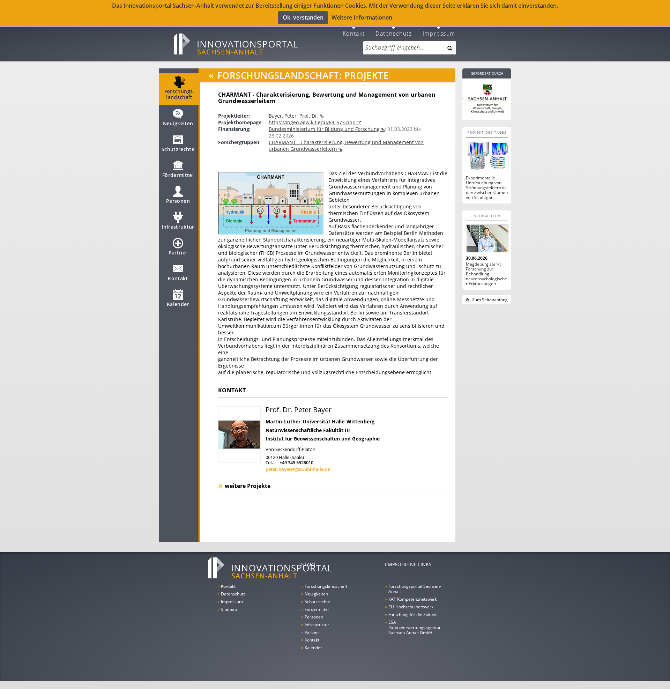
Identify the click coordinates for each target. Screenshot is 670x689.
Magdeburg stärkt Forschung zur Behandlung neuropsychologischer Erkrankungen (486, 274)
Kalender (178, 304)
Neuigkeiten (178, 123)
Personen (178, 201)
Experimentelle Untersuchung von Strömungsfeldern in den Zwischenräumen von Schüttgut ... (487, 188)
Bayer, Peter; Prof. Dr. (294, 115)
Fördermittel (178, 175)
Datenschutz (393, 33)
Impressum (439, 33)
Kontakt (354, 33)
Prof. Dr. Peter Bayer (299, 409)
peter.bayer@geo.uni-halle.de (298, 469)
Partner (178, 252)
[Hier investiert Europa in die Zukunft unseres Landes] (486, 98)
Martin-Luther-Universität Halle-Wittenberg (320, 421)
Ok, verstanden (303, 17)
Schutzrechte (178, 149)
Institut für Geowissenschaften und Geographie (323, 438)
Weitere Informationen (362, 17)
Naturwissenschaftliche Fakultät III (308, 430)
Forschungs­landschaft (179, 94)
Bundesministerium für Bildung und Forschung (325, 129)
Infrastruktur (178, 226)
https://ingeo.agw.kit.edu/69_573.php (313, 122)
